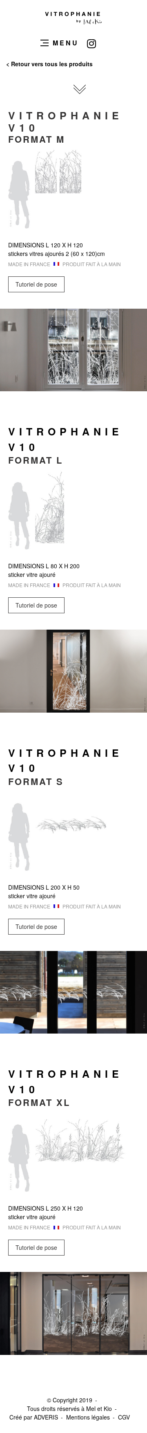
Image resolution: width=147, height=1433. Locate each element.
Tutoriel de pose (36, 284)
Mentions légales (88, 1417)
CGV (124, 1417)
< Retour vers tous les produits (49, 64)
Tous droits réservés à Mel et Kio (69, 1408)
